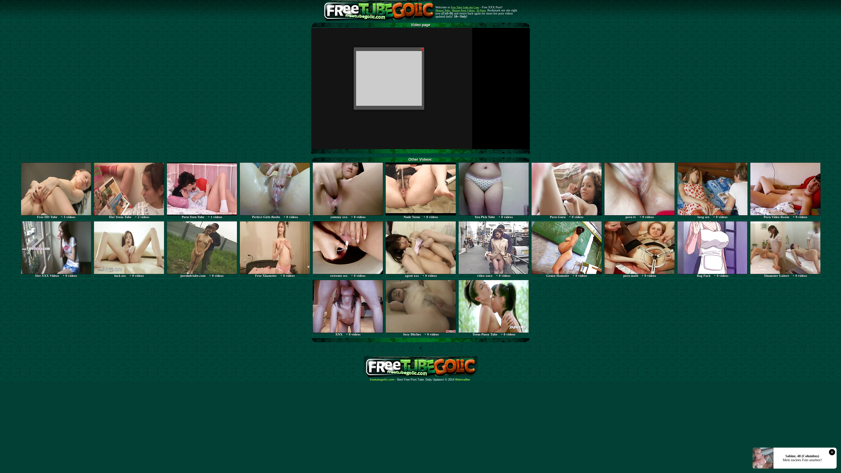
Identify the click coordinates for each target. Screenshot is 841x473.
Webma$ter (462, 379)
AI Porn (481, 10)
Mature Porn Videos (463, 10)
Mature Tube (442, 10)
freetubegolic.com (382, 379)
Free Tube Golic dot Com (465, 7)
